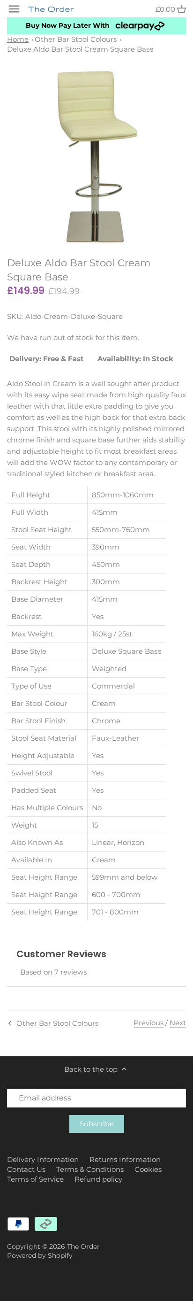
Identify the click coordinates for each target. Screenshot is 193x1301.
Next (178, 1022)
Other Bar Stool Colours (76, 39)
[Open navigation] (14, 9)
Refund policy (98, 1179)
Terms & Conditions (90, 1169)
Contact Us (26, 1169)
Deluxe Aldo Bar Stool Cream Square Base (80, 49)
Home (18, 39)
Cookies (148, 1169)
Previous (148, 1022)
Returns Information (125, 1159)
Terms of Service (35, 1179)
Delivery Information (43, 1159)
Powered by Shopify (40, 1255)
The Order (83, 1246)
